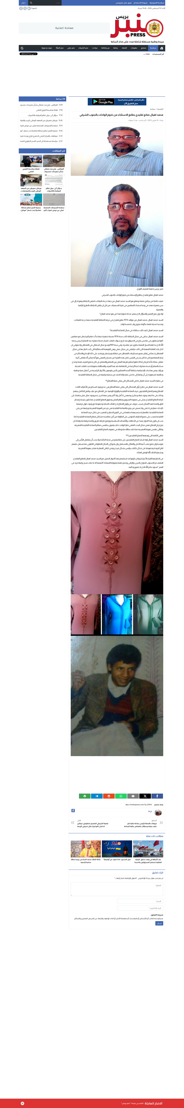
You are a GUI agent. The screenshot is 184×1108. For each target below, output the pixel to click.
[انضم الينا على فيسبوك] (21, 8)
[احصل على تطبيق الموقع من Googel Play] (29, 8)
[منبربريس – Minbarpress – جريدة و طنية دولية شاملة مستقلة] (137, 28)
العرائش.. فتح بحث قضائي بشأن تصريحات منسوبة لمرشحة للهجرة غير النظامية (54, 171)
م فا (161, 120)
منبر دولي (71, 48)
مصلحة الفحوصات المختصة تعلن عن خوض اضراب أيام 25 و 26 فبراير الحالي (54, 210)
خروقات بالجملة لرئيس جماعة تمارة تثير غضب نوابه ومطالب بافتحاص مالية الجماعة (140, 823)
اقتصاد (124, 48)
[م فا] (158, 813)
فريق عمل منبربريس (124, 3)
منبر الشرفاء (83, 48)
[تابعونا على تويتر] (25, 8)
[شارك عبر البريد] (133, 796)
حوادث (94, 48)
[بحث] (31, 2)
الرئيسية (162, 48)
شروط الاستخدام (140, 3)
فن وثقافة (105, 48)
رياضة (115, 48)
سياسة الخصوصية (157, 3)
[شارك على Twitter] (145, 796)
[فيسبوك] (73, 810)
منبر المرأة (60, 48)
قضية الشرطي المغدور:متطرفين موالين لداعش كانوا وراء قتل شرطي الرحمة (92, 823)
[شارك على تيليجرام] (97, 796)
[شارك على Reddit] (109, 796)
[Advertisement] (92, 75)
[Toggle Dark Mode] (22, 48)
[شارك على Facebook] (157, 796)
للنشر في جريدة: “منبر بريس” (132, 1103)
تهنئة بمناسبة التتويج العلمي (140, 54)
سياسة (153, 48)
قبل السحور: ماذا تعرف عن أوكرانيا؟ (117, 859)
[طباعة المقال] (85, 796)
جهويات (134, 48)
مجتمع (143, 48)
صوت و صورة (47, 48)
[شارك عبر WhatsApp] (121, 796)
